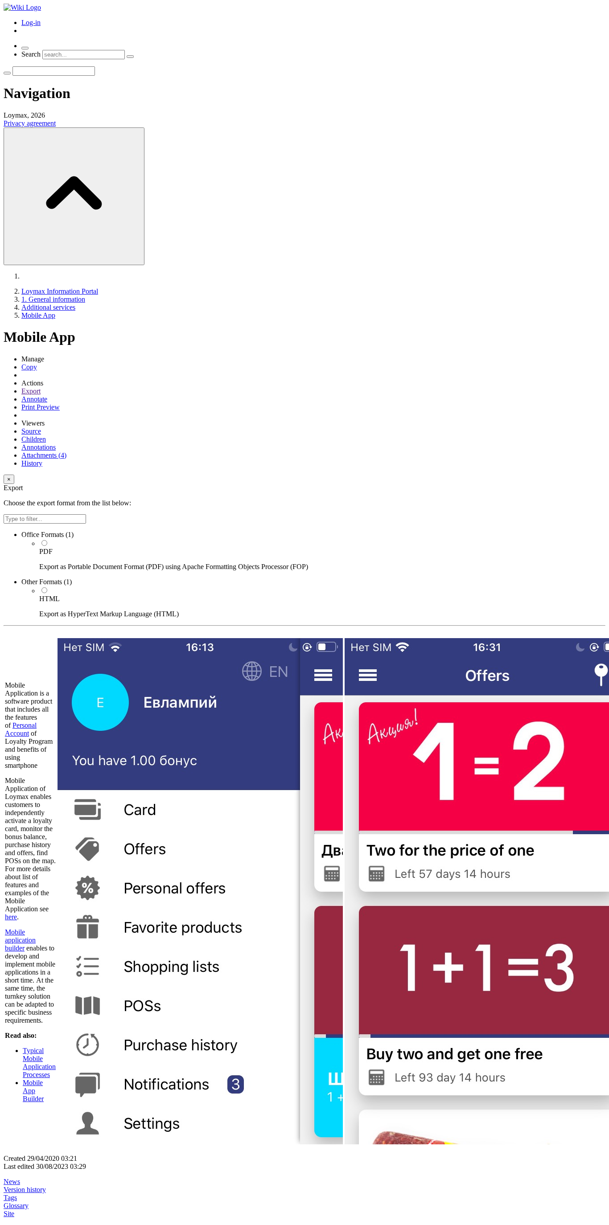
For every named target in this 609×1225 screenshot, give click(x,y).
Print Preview (40, 407)
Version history (25, 1189)
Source (31, 431)
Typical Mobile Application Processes (39, 1062)
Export (31, 391)
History (31, 463)
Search (31, 54)
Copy (29, 367)
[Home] (22, 7)
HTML (49, 598)
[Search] (130, 56)
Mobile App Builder (33, 1090)
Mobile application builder (20, 940)
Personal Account (21, 729)
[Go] (7, 73)
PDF (46, 551)
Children (33, 439)
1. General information (53, 299)
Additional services (48, 307)
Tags (10, 1197)
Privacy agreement (30, 123)
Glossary (16, 1205)
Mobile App (38, 315)
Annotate (34, 399)
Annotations (38, 447)
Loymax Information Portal (59, 291)
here (11, 917)
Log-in (31, 22)
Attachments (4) (43, 455)
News (12, 1181)
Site (9, 1213)
